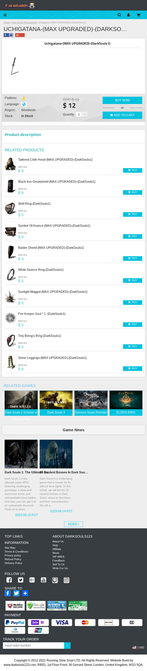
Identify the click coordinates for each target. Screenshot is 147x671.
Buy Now (122, 100)
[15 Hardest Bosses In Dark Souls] (56, 454)
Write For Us (60, 568)
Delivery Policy (13, 563)
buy (134, 170)
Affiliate (56, 549)
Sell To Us (58, 564)
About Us (58, 541)
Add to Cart (124, 115)
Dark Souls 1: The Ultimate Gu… (28, 472)
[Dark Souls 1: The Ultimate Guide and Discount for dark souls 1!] (21, 454)
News (55, 552)
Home (7, 22)
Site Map (10, 547)
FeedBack (58, 560)
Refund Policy (13, 559)
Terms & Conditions (16, 551)
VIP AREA (58, 556)
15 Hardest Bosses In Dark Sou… (64, 472)
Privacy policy (13, 555)
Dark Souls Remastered (24, 22)
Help (55, 545)
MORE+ (73, 524)
